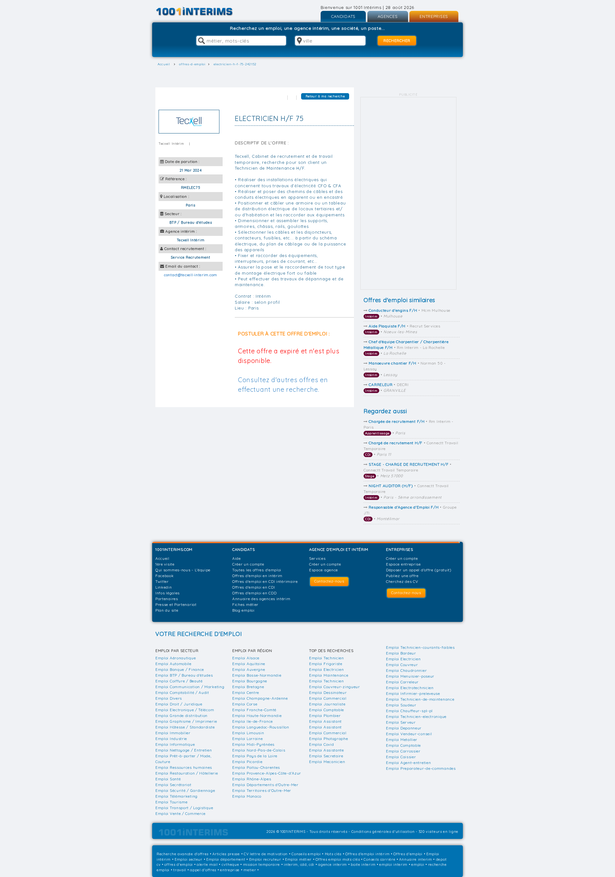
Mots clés (333, 854)
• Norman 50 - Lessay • (405, 369)
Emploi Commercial (328, 698)
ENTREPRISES (434, 16)
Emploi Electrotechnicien (410, 687)
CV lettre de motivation (266, 854)
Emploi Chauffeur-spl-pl (409, 710)
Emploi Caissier (401, 756)
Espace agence (323, 569)
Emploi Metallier (401, 739)
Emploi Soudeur (401, 705)
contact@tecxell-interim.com (190, 275)
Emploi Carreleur (402, 682)
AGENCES (388, 16)
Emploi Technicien (326, 658)
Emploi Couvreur (402, 664)
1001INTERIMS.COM (174, 549)
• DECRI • (386, 387)
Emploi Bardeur (401, 653)
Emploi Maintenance (328, 675)
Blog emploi (243, 610)
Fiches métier (245, 604)
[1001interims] (201, 11)
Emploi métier (298, 859)
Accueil (162, 558)
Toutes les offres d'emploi (256, 569)
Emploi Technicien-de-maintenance (420, 699)
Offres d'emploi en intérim (257, 575)
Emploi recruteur (265, 859)
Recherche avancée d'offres (183, 854)
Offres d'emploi (407, 854)
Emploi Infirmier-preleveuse (413, 693)
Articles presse (226, 854)
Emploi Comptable (326, 709)
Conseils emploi (306, 854)
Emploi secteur (188, 859)
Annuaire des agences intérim (261, 598)
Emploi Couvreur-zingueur (334, 686)
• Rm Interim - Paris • (409, 427)
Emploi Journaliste (327, 704)
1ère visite (165, 564)
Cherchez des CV (402, 581)
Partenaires (166, 598)
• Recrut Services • (402, 329)
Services (317, 558)
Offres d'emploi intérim (367, 854)
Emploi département (225, 859)
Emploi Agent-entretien (408, 762)
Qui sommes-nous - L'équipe (182, 569)
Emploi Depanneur (404, 728)
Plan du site (166, 610)
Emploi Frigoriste (325, 663)
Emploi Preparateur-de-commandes (421, 768)
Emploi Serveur (401, 722)
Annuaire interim (415, 859)
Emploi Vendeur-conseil (409, 733)
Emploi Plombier (325, 715)
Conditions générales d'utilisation (383, 831)
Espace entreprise (403, 564)
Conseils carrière (379, 859)
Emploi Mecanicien (327, 761)
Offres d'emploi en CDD (254, 593)
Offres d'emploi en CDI (253, 587)
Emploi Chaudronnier (406, 670)
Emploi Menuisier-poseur (410, 676)
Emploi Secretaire (326, 755)
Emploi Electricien (326, 669)
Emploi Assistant (325, 721)
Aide (236, 558)
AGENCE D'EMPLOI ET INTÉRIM (338, 549)
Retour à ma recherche (325, 96)
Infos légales (167, 593)
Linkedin (163, 587)
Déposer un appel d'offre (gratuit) (419, 569)
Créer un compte (248, 564)
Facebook (164, 575)
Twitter (162, 581)
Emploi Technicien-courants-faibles (420, 647)
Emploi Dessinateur (328, 692)
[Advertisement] (408, 193)
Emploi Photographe (328, 738)
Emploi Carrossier (403, 751)
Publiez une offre (402, 575)
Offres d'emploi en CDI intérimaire (265, 581)
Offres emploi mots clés (338, 859)
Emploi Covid (321, 744)
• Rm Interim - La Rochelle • (406, 347)
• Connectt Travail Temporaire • (411, 448)
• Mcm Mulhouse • (407, 313)
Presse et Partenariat (176, 604)
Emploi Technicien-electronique (416, 716)
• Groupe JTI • (410, 513)
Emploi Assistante (326, 750)
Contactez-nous (329, 581)
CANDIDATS (343, 16)
